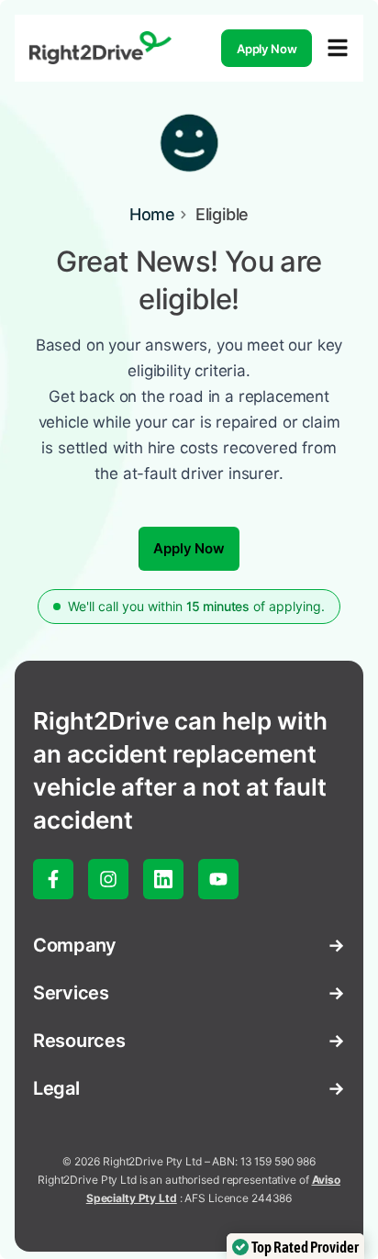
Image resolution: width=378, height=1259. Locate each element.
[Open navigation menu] (338, 48)
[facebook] (53, 879)
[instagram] (108, 879)
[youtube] (218, 879)
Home (152, 215)
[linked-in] (163, 879)
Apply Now (267, 48)
